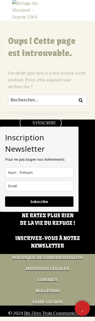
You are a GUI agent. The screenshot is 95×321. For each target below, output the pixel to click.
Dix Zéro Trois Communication (55, 313)
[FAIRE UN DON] (82, 308)
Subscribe (39, 201)
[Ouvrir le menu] (78, 10)
